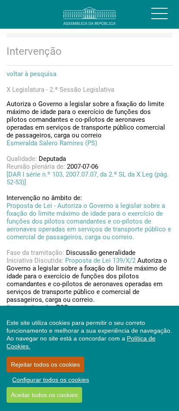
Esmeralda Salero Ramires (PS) (52, 143)
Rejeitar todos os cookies (45, 364)
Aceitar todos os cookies (44, 394)
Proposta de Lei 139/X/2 (100, 260)
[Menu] (159, 13)
